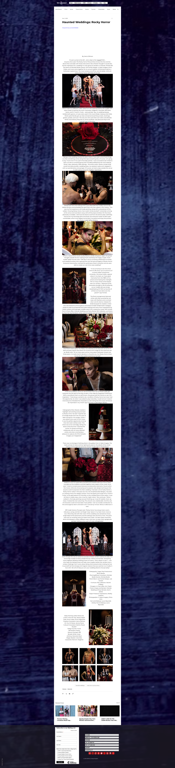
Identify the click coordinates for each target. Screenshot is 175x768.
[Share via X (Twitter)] (66, 693)
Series (71, 9)
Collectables (101, 9)
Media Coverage (92, 737)
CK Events (90, 742)
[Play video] (87, 41)
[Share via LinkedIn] (69, 693)
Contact (89, 750)
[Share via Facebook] (63, 693)
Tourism (93, 9)
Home (88, 735)
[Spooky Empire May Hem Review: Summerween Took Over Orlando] (87, 710)
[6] (104, 753)
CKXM (88, 740)
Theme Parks (79, 9)
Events (87, 9)
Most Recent (58, 9)
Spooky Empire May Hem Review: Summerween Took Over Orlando (87, 719)
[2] (90, 753)
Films (65, 9)
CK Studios (90, 745)
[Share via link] (73, 693)
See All (118, 702)
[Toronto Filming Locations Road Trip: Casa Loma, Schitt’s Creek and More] (65, 710)
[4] (101, 753)
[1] (95, 753)
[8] (110, 753)
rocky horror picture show (93, 685)
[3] (98, 753)
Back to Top (2, 762)
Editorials (70, 689)
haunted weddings (80, 685)
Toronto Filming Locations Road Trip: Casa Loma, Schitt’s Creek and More (63, 719)
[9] (113, 753)
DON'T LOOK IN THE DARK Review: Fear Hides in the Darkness (109, 719)
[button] (77, 3)
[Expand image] (70, 656)
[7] (107, 753)
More (108, 9)
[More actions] (112, 18)
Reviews (64, 689)
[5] (92, 753)
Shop (88, 747)
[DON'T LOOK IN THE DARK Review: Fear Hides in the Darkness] (110, 710)
